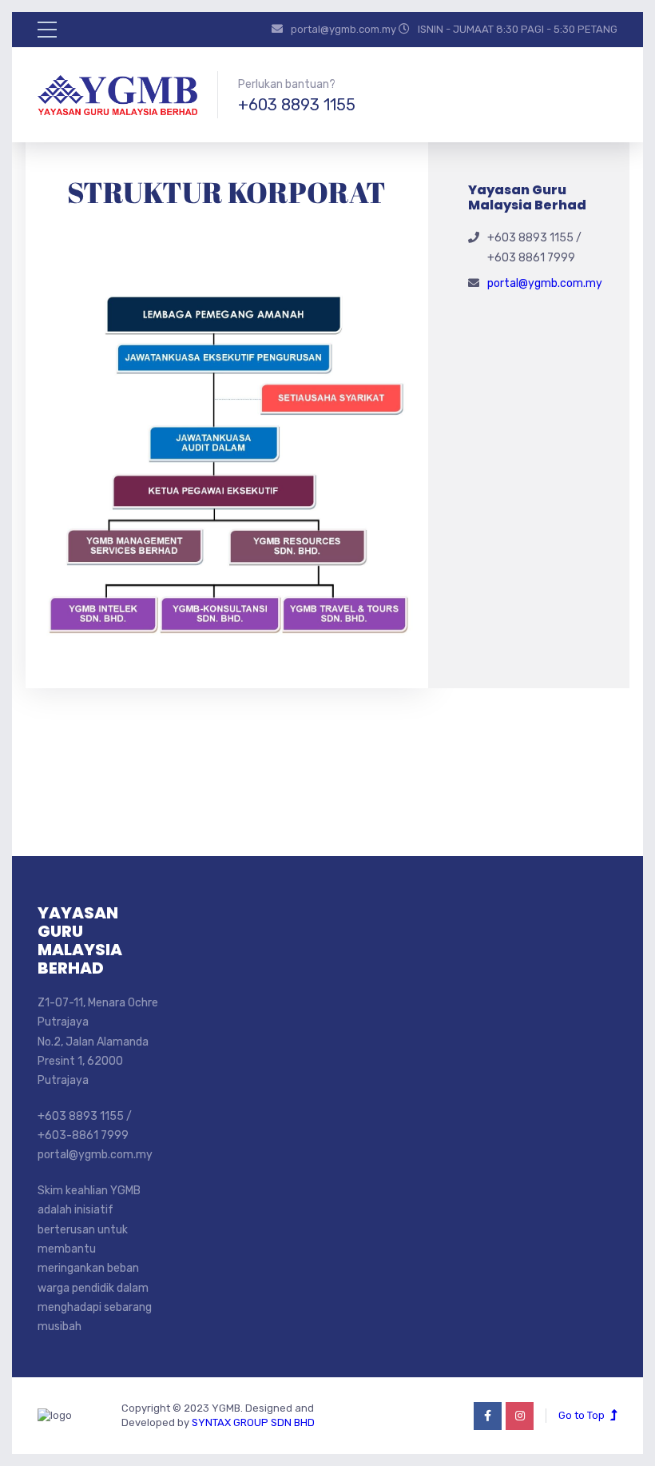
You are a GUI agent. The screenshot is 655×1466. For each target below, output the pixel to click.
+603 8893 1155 (296, 104)
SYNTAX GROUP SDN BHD (253, 1422)
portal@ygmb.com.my (544, 283)
